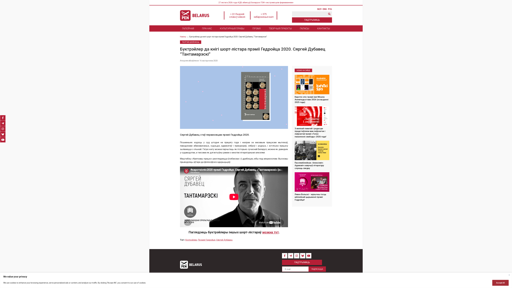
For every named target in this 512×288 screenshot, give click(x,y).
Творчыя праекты (280, 28)
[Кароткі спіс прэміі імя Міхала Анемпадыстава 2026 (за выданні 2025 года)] (312, 84)
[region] (256, 280)
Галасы (304, 28)
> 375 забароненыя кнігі (264, 15)
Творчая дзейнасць (190, 42)
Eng (325, 9)
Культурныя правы (232, 28)
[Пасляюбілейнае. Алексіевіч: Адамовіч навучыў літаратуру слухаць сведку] (312, 150)
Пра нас (207, 28)
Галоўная (188, 28)
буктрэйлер (191, 240)
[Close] (509, 275)
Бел (319, 9)
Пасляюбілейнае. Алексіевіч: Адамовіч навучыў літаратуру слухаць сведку (309, 165)
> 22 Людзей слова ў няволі (237, 15)
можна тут (270, 232)
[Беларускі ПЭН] (194, 15)
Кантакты (323, 28)
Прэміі (256, 28)
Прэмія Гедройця (206, 240)
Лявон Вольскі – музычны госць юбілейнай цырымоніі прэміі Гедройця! (310, 197)
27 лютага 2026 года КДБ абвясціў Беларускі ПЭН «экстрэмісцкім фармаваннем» (256, 2)
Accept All (500, 283)
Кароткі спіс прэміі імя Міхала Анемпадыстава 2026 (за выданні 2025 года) (311, 100)
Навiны (183, 37)
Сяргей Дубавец (224, 240)
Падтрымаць (312, 20)
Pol (330, 9)
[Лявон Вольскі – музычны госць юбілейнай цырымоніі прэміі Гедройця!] (312, 182)
